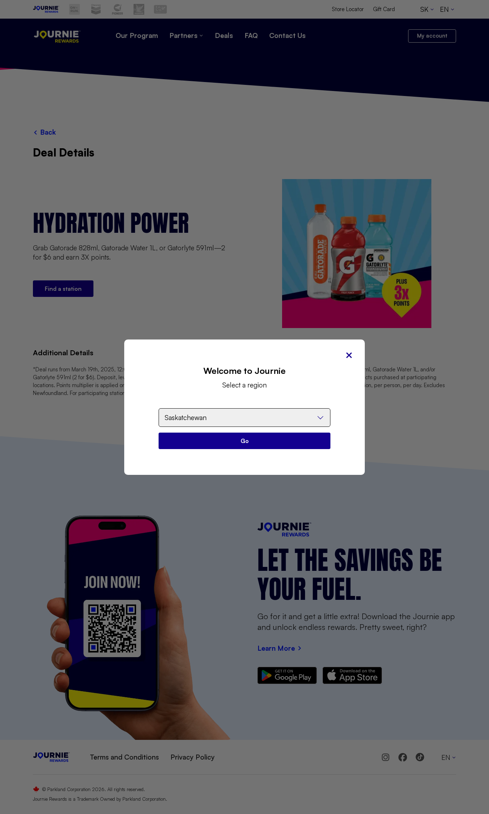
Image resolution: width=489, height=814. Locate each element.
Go (245, 440)
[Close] (349, 355)
